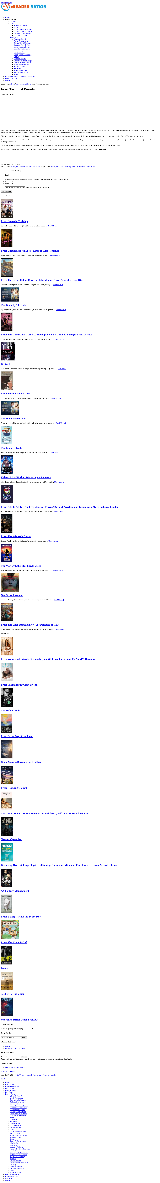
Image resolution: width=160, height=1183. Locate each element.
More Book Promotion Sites (14, 1067)
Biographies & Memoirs (22, 43)
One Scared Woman (12, 595)
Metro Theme (19, 1075)
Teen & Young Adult (21, 72)
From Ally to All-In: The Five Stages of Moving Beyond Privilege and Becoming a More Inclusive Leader (59, 506)
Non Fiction (14, 37)
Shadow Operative (11, 839)
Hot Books (36, 167)
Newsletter (9, 1178)
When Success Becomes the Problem (21, 762)
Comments (9, 183)
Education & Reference (22, 49)
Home (7, 17)
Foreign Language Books (22, 51)
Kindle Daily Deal (11, 1176)
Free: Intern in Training (14, 221)
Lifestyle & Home (20, 59)
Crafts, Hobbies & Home (22, 47)
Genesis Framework (34, 1075)
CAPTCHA (9, 181)
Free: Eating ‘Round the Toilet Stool (21, 916)
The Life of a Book (11, 448)
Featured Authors (15, 1127)
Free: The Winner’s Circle (16, 536)
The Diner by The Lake (14, 305)
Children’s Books (16, 1104)
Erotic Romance (15, 1125)
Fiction (12, 23)
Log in (53, 1075)
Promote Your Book (12, 1174)
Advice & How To (20, 39)
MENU (3, 1079)
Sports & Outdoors (20, 70)
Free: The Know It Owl (14, 942)
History (16, 57)
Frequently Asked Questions (15, 1048)
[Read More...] (53, 226)
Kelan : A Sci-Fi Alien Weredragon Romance (26, 477)
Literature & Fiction (21, 35)
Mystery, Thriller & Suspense (20, 1149)
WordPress (46, 1075)
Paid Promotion (10, 1084)
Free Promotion (10, 1088)
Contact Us (9, 80)
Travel (16, 74)
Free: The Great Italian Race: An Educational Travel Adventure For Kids (42, 280)
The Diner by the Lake (13, 418)
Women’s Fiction (15, 1172)
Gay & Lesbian (19, 53)
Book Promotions (11, 78)
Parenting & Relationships (23, 61)
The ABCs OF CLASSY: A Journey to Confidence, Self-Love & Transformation (45, 813)
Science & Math (19, 66)
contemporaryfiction (57, 167)
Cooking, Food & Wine (22, 45)
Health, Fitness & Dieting (22, 55)
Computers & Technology (18, 1108)
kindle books (90, 167)
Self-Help (17, 68)
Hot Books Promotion (12, 1086)
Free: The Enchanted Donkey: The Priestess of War (30, 624)
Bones (4, 968)
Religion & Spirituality (21, 64)
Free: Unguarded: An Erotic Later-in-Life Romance (30, 250)
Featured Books (10, 1090)
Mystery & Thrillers (21, 25)
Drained (5, 364)
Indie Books (14, 1143)
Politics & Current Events (22, 63)
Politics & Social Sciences (18, 1155)
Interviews (13, 1145)
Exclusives (13, 1119)
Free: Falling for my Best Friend (19, 684)
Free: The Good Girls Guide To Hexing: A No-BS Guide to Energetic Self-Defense (46, 334)
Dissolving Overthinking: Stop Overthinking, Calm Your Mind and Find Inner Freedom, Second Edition (59, 865)
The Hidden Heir (10, 710)
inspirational (81, 167)
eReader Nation (6, 3)
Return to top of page (8, 1071)
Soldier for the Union (12, 993)
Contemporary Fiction (17, 167)
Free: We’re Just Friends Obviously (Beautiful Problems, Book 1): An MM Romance (48, 659)
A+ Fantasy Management (15, 890)
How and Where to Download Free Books (20, 76)
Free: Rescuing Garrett (14, 787)
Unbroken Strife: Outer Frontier (19, 1019)
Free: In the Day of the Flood (17, 736)
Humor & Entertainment (22, 33)
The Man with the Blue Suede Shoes (21, 565)
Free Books (9, 1092)
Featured (13, 21)
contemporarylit (70, 167)
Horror (12, 1117)
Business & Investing (17, 1102)
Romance (17, 27)
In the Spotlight (15, 1123)
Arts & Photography (21, 41)
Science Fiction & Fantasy (23, 31)
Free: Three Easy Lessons (15, 393)
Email (7, 175)
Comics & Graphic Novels (23, 29)
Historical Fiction (15, 1137)
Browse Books (10, 1094)
